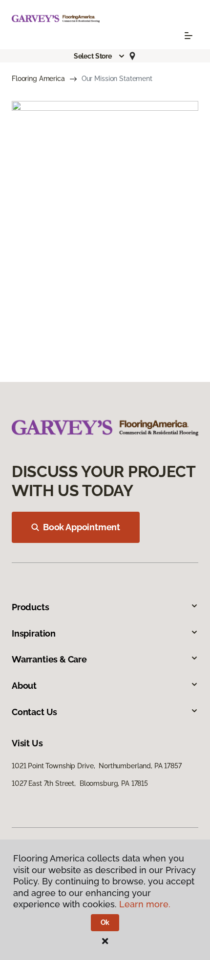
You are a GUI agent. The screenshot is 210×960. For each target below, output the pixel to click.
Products (30, 607)
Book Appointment (81, 527)
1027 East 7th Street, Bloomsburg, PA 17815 (80, 783)
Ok (105, 922)
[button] (100, 56)
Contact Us (34, 712)
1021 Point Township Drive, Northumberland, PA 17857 (97, 766)
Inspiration (34, 633)
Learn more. (144, 904)
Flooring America (38, 78)
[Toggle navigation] (188, 35)
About (24, 685)
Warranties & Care (49, 659)
